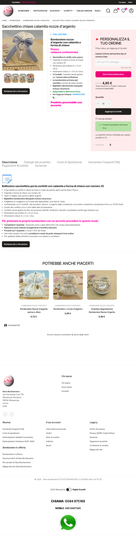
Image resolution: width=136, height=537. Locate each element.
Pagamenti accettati (98, 441)
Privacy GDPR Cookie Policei (102, 433)
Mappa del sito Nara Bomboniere (17, 466)
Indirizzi (49, 441)
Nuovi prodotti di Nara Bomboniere (18, 458)
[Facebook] (3, 2)
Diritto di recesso (97, 429)
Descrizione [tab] (9, 162)
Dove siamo (67, 387)
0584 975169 (75, 501)
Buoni (48, 445)
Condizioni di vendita (99, 445)
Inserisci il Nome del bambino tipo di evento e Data (110, 55)
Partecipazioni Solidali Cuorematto (18, 437)
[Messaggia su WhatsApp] (68, 522)
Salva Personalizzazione (113, 74)
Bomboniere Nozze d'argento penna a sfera (34, 310)
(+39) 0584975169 (27, 2)
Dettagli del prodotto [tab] (37, 162)
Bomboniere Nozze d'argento (33, 306)
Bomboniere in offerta (12, 454)
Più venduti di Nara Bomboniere (17, 462)
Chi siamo (122, 2)
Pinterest (115, 144)
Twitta (110, 144)
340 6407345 (73, 508)
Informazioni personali (56, 429)
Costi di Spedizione (69, 162)
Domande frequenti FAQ (13, 429)
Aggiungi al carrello (113, 111)
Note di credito (53, 437)
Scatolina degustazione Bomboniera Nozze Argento (102, 310)
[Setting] (131, 10)
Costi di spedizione (11, 433)
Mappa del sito (96, 449)
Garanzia (41, 165)
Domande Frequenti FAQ (104, 162)
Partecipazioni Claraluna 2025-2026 (18, 441)
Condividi (105, 144)
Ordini (49, 433)
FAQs (130, 2)
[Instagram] (7, 2)
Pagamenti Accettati (15, 165)
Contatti (65, 391)
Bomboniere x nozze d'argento (68, 309)
